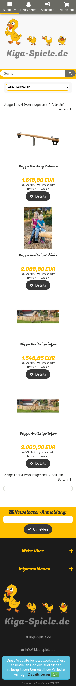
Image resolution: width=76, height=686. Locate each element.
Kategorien (10, 9)
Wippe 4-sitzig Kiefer (38, 433)
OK (55, 675)
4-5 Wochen (43, 188)
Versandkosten (48, 184)
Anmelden (47, 9)
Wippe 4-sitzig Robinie (38, 255)
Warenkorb (66, 9)
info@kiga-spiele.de (40, 650)
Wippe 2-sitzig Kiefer (38, 344)
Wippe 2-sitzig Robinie (38, 166)
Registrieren (28, 9)
